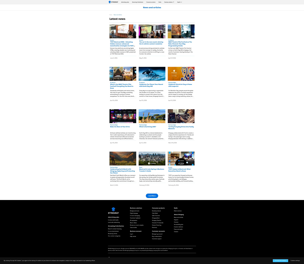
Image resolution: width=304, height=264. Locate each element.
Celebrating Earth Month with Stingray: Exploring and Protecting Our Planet (122, 171)
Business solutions (136, 208)
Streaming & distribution (116, 226)
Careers (176, 231)
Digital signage (134, 213)
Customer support (157, 238)
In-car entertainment (113, 231)
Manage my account (157, 234)
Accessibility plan (178, 224)
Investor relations (178, 227)
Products (171, 40)
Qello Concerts (156, 215)
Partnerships (172, 82)
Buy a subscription (157, 236)
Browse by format (112, 233)
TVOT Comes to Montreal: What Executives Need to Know (179, 170)
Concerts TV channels (157, 222)
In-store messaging (135, 215)
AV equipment (133, 220)
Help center (133, 236)
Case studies (133, 227)
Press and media (178, 229)
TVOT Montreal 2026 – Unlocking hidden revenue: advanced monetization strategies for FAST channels (122, 45)
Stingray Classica (156, 220)
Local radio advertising (114, 222)
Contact (176, 222)
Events (112, 40)
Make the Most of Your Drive (120, 127)
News (140, 167)
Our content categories (114, 236)
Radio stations (178, 211)
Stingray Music (156, 218)
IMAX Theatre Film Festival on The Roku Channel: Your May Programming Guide (180, 44)
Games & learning (156, 225)
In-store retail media (113, 220)
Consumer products (158, 208)
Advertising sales (113, 217)
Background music (134, 211)
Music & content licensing (114, 229)
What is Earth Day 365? (147, 127)
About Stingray (179, 214)
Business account (135, 231)
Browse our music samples (137, 225)
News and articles (152, 7)
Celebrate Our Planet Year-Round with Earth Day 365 (151, 85)
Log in (131, 234)
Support (176, 219)
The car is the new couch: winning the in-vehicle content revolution (151, 43)
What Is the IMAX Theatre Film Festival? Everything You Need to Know (121, 86)
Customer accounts (158, 231)
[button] (179, 2)
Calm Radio (155, 213)
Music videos (133, 222)
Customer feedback (135, 218)
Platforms (154, 227)
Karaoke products (156, 211)
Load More (152, 196)
